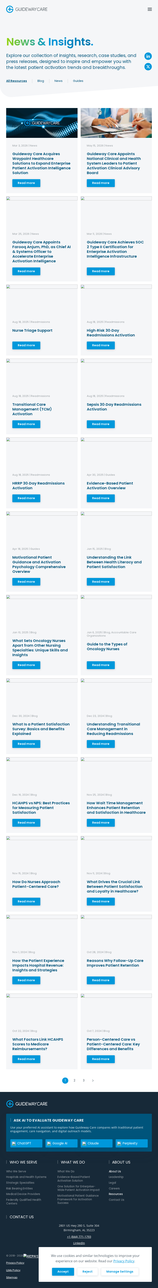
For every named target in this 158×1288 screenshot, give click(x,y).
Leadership (116, 1177)
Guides (78, 81)
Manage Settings (119, 1271)
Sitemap (11, 1277)
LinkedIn (79, 1243)
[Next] (93, 1081)
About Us (115, 1171)
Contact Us (116, 1200)
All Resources (16, 81)
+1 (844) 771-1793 (79, 1237)
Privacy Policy (15, 1263)
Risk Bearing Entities (19, 1188)
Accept (63, 1271)
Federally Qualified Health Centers (23, 1201)
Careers (114, 1188)
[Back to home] (27, 9)
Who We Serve (16, 1171)
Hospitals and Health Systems (26, 1177)
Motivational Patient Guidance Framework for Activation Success (78, 1199)
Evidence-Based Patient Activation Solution (73, 1179)
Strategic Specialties (20, 1183)
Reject (87, 1271)
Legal (112, 1183)
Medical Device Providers (23, 1194)
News (59, 81)
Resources (116, 1194)
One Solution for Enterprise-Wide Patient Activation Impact (78, 1188)
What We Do (65, 1171)
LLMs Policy (13, 1270)
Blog (40, 81)
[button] (150, 9)
